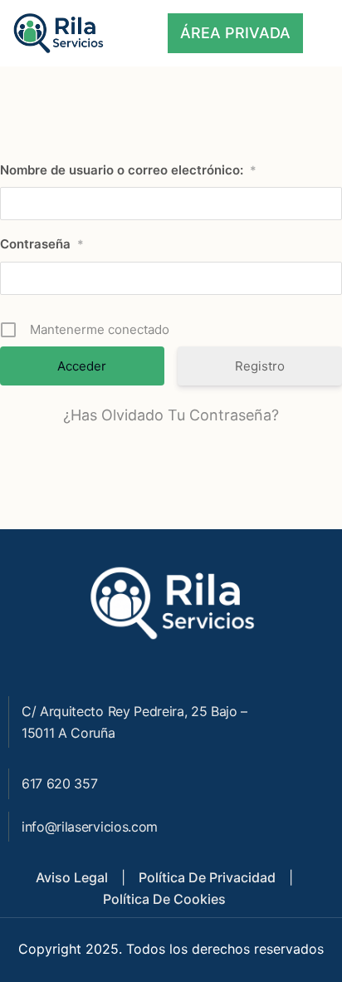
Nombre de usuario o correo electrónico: (128, 170)
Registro (260, 366)
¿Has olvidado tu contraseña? (171, 415)
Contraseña (42, 244)
